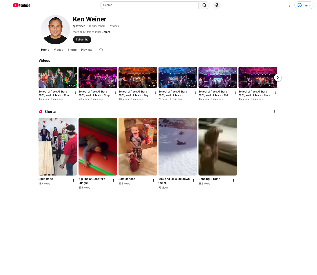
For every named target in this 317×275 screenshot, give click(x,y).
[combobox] (150, 5)
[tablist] (158, 49)
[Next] (277, 77)
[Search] (204, 5)
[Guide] (6, 5)
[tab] (45, 49)
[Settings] (289, 5)
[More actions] (75, 92)
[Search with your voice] (217, 5)
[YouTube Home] (21, 5)
